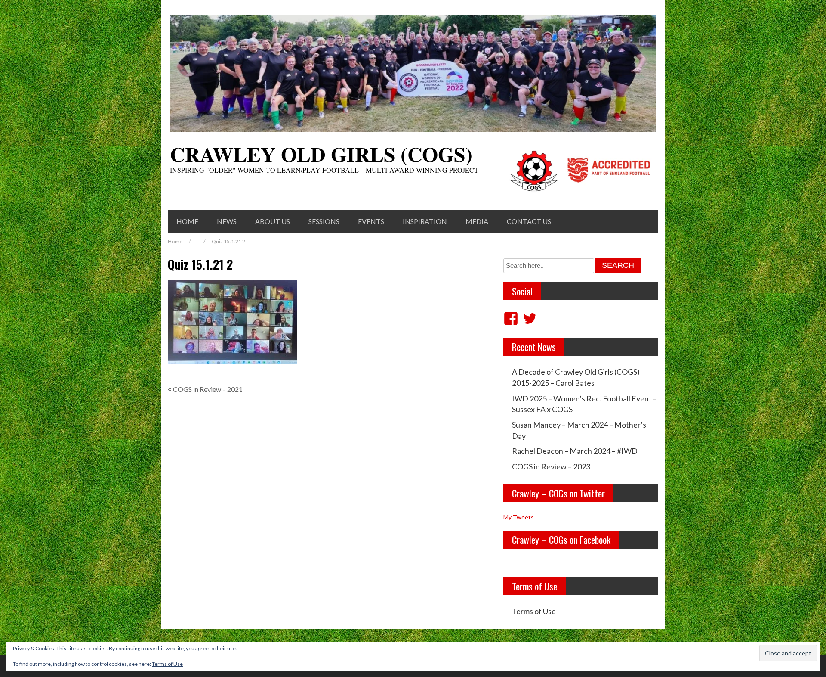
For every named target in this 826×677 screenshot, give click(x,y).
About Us (272, 221)
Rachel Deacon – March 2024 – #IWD (575, 451)
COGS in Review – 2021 (208, 389)
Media (476, 221)
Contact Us (529, 221)
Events (371, 221)
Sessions (323, 221)
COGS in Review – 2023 (551, 466)
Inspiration (425, 221)
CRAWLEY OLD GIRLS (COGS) (321, 154)
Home (187, 221)
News (227, 221)
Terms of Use (534, 611)
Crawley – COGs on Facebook (561, 540)
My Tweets (518, 517)
